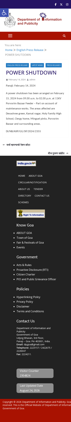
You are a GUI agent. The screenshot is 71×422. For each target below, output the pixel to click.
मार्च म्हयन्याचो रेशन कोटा (18, 145)
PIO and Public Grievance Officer (36, 279)
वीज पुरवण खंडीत (56, 153)
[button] (4, 12)
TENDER (38, 189)
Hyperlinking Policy (28, 297)
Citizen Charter (26, 274)
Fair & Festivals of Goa (30, 242)
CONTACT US (42, 195)
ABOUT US (24, 189)
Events (21, 247)
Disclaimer (23, 306)
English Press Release (17, 65)
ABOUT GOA (35, 175)
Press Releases (53, 65)
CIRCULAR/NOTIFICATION (32, 182)
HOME (21, 175)
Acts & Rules (24, 265)
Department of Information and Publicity (44, 401)
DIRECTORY (24, 195)
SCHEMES (23, 202)
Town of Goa (25, 238)
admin (32, 79)
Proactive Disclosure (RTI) (32, 270)
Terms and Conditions (30, 311)
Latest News (37, 65)
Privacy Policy (25, 301)
